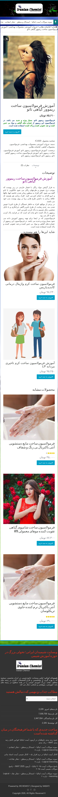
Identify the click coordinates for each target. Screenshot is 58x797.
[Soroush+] (31, 790)
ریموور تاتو (46, 156)
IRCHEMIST (24, 786)
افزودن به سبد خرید (12, 132)
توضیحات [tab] (35, 165)
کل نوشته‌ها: (52, 723)
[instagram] (34, 790)
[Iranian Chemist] (29, 8)
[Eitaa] (28, 790)
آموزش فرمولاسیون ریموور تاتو (34, 150)
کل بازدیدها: (52, 714)
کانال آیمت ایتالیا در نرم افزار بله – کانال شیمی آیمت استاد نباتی (30, 754)
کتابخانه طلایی (44, 27)
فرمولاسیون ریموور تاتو (31, 156)
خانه (53, 27)
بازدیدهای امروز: (50, 709)
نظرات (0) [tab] (25, 165)
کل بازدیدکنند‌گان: (50, 718)
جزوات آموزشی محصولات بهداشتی (22, 27)
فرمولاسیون (20, 221)
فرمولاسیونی (49, 218)
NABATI (46, 786)
